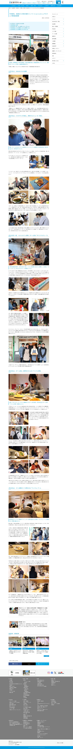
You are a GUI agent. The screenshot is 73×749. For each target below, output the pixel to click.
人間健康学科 (26, 691)
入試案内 (47, 5)
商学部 (24, 680)
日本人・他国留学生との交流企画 (42, 705)
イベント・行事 (11, 708)
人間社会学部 (25, 687)
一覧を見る (47, 656)
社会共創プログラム (26, 709)
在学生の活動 (25, 718)
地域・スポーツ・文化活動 (55, 703)
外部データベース (40, 737)
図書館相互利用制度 (40, 725)
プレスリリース (55, 14)
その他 (53, 63)
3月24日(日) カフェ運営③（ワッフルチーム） (19, 29)
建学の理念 (11, 681)
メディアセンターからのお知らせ (42, 733)
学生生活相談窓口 (12, 707)
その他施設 (39, 682)
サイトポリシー (11, 744)
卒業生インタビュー (55, 48)
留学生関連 (54, 38)
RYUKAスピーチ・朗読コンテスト (42, 709)
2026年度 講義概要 (26, 695)
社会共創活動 (53, 701)
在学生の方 (34, 3)
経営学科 (25, 682)
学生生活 (40, 5)
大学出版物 (25, 697)
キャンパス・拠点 (12, 691)
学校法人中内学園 (60, 742)
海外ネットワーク (40, 708)
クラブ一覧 (25, 713)
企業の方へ (53, 683)
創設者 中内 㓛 (11, 686)
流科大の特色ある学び (40, 680)
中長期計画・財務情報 (12, 687)
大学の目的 (11, 682)
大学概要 (10, 680)
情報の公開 (11, 692)
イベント (53, 19)
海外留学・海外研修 (40, 701)
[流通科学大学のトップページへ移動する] (15, 2)
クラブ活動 (54, 31)
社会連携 (59, 5)
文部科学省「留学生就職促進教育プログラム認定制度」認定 (15, 725)
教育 (27, 5)
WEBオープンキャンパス (27, 702)
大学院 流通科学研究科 (26, 692)
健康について (25, 725)
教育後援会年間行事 (26, 723)
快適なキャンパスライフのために (14, 702)
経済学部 (24, 683)
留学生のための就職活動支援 (13, 721)
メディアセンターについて (41, 734)
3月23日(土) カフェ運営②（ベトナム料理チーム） (20, 27)
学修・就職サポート (26, 724)
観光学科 (25, 690)
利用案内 (38, 724)
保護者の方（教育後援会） (28, 720)
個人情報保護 (17, 744)
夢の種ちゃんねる (55, 60)
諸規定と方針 (11, 688)
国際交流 (53, 5)
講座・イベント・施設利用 (27, 726)
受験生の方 (24, 3)
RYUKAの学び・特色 (56, 21)
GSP (38, 702)
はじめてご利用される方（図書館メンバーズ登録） (43, 729)
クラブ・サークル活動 (12, 701)
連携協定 (52, 704)
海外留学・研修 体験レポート (42, 706)
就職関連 (53, 43)
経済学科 (25, 685)
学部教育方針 (25, 693)
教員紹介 (24, 696)
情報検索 (38, 732)
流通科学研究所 (39, 683)
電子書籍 (38, 736)
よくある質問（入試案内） (27, 707)
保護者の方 (44, 3)
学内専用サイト (52, 1)
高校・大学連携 (55, 26)
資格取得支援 (53, 682)
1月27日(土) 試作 (14, 25)
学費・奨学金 (11, 703)
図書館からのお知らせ (40, 721)
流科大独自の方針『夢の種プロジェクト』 (15, 683)
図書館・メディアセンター (57, 51)
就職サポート (53, 680)
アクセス (38, 1)
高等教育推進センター (40, 681)
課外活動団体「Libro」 (40, 731)
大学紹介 (14, 5)
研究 (53, 55)
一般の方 (53, 3)
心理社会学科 (26, 688)
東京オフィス (53, 685)
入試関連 (53, 41)
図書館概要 (39, 723)
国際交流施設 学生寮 (40, 685)
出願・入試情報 (25, 701)
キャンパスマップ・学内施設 (41, 686)
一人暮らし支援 (25, 710)
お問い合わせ (44, 1)
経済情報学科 (26, 686)
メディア (53, 58)
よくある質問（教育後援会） (27, 728)
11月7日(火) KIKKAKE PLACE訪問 (17, 23)
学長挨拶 (10, 685)
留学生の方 (29, 3)
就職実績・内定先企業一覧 (55, 681)
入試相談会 (25, 703)
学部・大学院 (21, 5)
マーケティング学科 (27, 681)
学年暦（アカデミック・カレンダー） (15, 709)
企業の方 (49, 3)
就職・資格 (33, 5)
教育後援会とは (25, 721)
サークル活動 (54, 33)
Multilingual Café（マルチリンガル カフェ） (43, 704)
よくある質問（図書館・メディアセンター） (43, 727)
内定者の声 (54, 46)
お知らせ (53, 16)
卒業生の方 (39, 3)
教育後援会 (54, 53)
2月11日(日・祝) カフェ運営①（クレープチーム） (20, 26)
